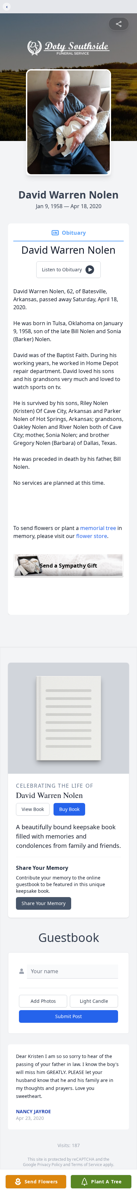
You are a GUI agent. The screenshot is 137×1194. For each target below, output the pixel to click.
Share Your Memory (44, 903)
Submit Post (68, 1016)
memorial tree (98, 528)
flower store (91, 536)
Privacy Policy (49, 1164)
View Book (33, 809)
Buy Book (69, 809)
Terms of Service (86, 1164)
